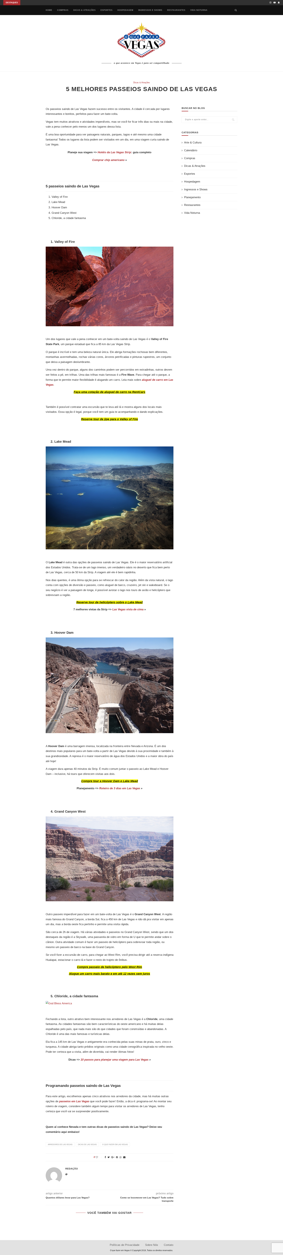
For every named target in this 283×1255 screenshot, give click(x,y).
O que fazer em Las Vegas (115, 1144)
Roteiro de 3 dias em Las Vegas (119, 788)
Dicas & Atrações (84, 10)
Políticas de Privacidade (124, 1244)
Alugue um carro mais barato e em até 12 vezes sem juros (109, 973)
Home (49, 10)
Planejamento (192, 197)
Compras (62, 10)
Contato (168, 1244)
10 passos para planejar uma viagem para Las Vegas (114, 1059)
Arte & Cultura (192, 142)
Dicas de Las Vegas (87, 1144)
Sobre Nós (151, 1244)
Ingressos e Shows (150, 10)
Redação (71, 1168)
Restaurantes (176, 10)
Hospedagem (125, 10)
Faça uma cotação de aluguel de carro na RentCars (109, 392)
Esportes (107, 10)
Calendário (190, 150)
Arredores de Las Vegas (60, 1144)
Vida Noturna (199, 10)
